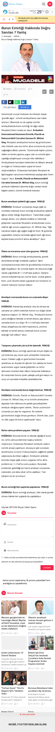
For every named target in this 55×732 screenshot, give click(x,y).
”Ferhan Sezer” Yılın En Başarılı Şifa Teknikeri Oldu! (12, 691)
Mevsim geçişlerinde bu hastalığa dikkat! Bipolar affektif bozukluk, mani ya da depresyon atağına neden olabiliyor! (13, 623)
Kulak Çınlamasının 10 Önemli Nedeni (12, 654)
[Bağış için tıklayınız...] (27, 82)
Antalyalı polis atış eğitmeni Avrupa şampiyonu (33, 19)
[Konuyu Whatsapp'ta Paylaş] (17, 102)
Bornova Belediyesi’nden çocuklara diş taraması (40, 689)
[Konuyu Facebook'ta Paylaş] (4, 102)
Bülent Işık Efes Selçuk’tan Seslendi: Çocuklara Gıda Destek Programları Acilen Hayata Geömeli (39, 658)
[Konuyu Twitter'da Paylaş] (11, 102)
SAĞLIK (16, 36)
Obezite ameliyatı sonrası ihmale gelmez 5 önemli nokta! (40, 620)
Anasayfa (7, 36)
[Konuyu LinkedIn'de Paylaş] (24, 102)
